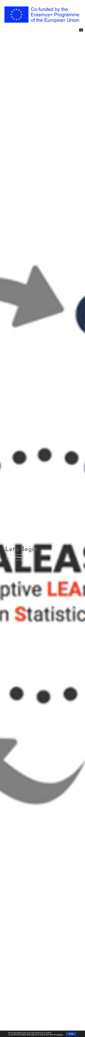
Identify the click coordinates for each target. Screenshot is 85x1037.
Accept (71, 1034)
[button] (81, 29)
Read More (16, 557)
